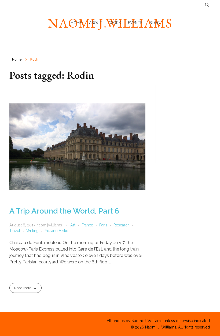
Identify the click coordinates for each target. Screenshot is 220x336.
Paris (103, 225)
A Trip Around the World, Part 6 (64, 211)
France (87, 225)
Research (121, 225)
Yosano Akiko (56, 231)
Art (72, 225)
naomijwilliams (49, 225)
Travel (14, 231)
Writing (32, 231)
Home (17, 59)
